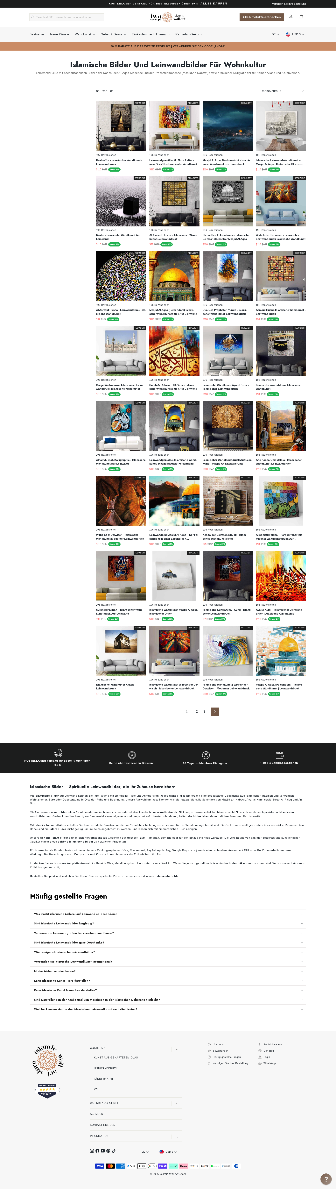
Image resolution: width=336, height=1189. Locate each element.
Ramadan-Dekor (187, 34)
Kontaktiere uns (102, 1124)
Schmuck (96, 1114)
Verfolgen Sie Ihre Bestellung (289, 3)
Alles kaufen (213, 3)
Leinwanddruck (106, 1068)
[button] (326, 1179)
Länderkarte (104, 1079)
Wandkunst (83, 34)
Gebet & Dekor (112, 34)
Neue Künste (59, 34)
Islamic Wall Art (162, 863)
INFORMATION (99, 1136)
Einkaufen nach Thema (149, 34)
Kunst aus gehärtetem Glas (116, 1057)
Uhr (97, 1088)
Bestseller (37, 34)
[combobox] (66, 17)
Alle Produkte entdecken (261, 17)
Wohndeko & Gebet (104, 1102)
